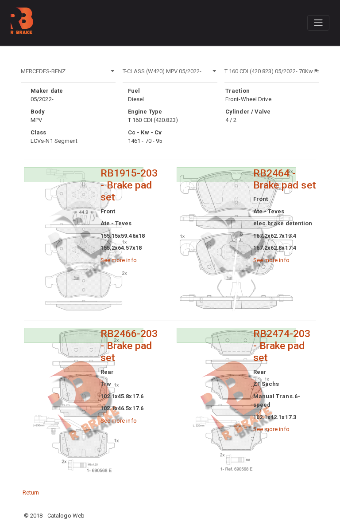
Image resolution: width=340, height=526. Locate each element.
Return (31, 492)
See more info (118, 260)
